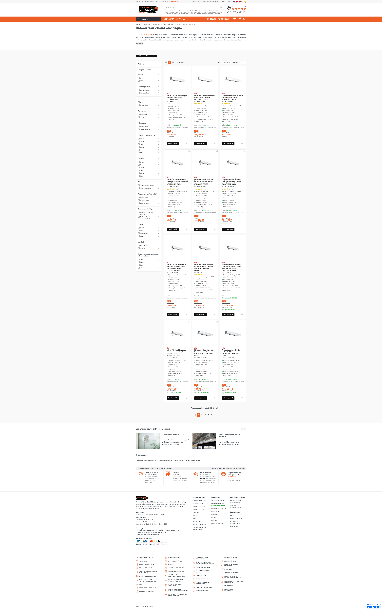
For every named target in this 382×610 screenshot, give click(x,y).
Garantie (214, 520)
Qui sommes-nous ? (148, 1)
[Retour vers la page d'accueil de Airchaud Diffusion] (148, 8)
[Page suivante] (215, 415)
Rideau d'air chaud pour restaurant (146, 460)
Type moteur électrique (145, 209)
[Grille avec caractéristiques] (169, 62)
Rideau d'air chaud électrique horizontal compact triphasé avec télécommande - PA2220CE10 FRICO (231, 267)
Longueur (141, 158)
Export (213, 517)
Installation (141, 242)
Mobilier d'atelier (230, 557)
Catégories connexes (145, 70)
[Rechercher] (221, 7)
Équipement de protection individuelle (233, 581)
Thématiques (164, 1)
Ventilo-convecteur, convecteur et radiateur (205, 563)
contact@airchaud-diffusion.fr (150, 522)
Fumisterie (228, 569)
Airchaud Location (146, 557)
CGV (231, 515)
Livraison (214, 514)
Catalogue (195, 512)
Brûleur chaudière (202, 579)
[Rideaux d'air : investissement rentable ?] (204, 441)
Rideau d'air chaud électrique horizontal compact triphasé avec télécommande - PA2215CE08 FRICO (176, 267)
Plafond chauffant (203, 567)
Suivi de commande (213, 1)
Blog (156, 1)
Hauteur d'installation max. (147, 135)
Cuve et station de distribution (202, 583)
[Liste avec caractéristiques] (173, 62)
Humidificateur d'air (146, 591)
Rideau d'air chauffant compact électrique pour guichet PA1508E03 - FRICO (204, 97)
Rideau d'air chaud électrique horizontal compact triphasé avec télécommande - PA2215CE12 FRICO (203, 267)
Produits (144, 19)
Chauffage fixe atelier (176, 568)
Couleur (140, 224)
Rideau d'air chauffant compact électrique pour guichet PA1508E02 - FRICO (177, 97)
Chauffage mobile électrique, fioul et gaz (176, 575)
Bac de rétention (202, 590)
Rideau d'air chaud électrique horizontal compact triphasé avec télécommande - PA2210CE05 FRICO (203, 182)
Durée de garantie (144, 87)
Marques (195, 515)
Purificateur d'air (174, 557)
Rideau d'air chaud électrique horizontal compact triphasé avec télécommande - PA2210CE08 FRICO (231, 182)
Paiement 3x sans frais (219, 508)
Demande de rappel (198, 509)
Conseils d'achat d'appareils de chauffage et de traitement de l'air (158, 530)
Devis (200, 1)
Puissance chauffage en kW (147, 194)
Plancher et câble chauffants (202, 571)
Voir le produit (172, 143)
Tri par (218, 62)
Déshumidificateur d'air (147, 588)
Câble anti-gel (201, 575)
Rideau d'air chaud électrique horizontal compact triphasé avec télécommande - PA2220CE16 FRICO (176, 353)
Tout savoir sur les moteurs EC (173, 435)
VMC (140, 584)
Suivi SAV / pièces (226, 1)
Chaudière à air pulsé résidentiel (203, 558)
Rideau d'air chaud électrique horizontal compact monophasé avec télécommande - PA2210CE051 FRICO (177, 182)
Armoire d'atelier (230, 561)
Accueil (138, 1)
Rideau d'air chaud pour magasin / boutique (171, 460)
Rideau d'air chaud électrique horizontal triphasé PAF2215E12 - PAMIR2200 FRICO (231, 353)
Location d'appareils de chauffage (148, 534)
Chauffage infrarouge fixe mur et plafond (177, 594)
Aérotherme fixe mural (176, 571)
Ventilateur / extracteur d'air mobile (148, 572)
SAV (204, 1)
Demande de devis (198, 506)
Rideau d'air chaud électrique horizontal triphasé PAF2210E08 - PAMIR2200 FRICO (203, 353)
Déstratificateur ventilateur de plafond (147, 580)
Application (142, 111)
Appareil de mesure (231, 573)
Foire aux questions (199, 524)
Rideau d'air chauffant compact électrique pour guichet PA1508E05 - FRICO (232, 97)
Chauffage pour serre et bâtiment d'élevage (176, 580)
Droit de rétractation (218, 523)
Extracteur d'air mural (147, 576)
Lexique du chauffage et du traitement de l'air (152, 532)
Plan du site (234, 526)
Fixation (140, 99)
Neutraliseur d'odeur (175, 561)
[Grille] (166, 62)
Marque (140, 74)
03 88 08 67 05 (239, 9)
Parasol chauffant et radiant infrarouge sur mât (178, 590)
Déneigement (228, 586)
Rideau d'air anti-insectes (193, 460)
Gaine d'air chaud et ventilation (231, 565)
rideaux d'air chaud (145, 35)
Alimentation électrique (146, 182)
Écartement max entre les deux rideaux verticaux (148, 255)
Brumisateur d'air (145, 568)
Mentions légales (236, 518)
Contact (194, 1)
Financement (215, 511)
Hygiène (170, 564)
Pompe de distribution (204, 587)
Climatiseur (143, 561)
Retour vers (147, 56)
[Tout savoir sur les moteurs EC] (148, 441)
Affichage (236, 62)
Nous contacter (197, 503)
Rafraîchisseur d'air (146, 564)
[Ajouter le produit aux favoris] (186, 143)
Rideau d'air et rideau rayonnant (175, 585)
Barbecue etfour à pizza (228, 590)
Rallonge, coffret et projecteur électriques (233, 576)
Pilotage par (142, 123)
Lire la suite (139, 43)
